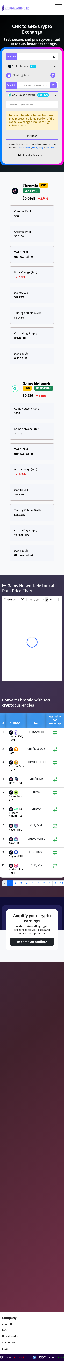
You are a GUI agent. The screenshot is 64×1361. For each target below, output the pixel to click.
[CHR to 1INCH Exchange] (55, 780)
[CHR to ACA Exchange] (55, 866)
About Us (7, 1324)
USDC (33, 1357)
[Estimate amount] (53, 85)
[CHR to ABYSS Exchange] (55, 853)
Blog (5, 1348)
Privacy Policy (37, 148)
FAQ (4, 1330)
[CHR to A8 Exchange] (55, 793)
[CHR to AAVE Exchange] (55, 826)
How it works (10, 1336)
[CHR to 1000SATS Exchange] (55, 750)
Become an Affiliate (32, 942)
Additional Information (31, 155)
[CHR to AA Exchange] (55, 810)
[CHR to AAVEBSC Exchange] (55, 840)
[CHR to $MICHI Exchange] (55, 733)
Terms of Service (24, 148)
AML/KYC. (51, 148)
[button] (17, 75)
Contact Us (8, 1342)
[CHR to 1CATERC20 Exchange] (55, 763)
